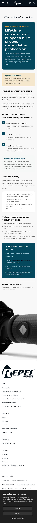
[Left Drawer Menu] (3, 3)
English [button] (4, 476)
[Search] (30, 3)
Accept (17, 508)
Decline (17, 513)
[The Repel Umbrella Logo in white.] (18, 3)
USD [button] (11, 476)
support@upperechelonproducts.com (17, 106)
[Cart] (33, 3)
